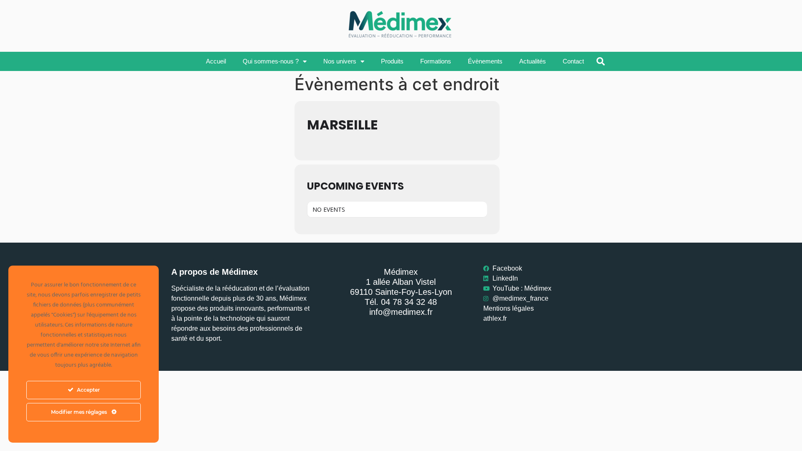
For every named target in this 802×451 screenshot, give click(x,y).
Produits (392, 61)
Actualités (532, 61)
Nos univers (339, 61)
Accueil (216, 61)
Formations (435, 61)
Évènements (485, 61)
